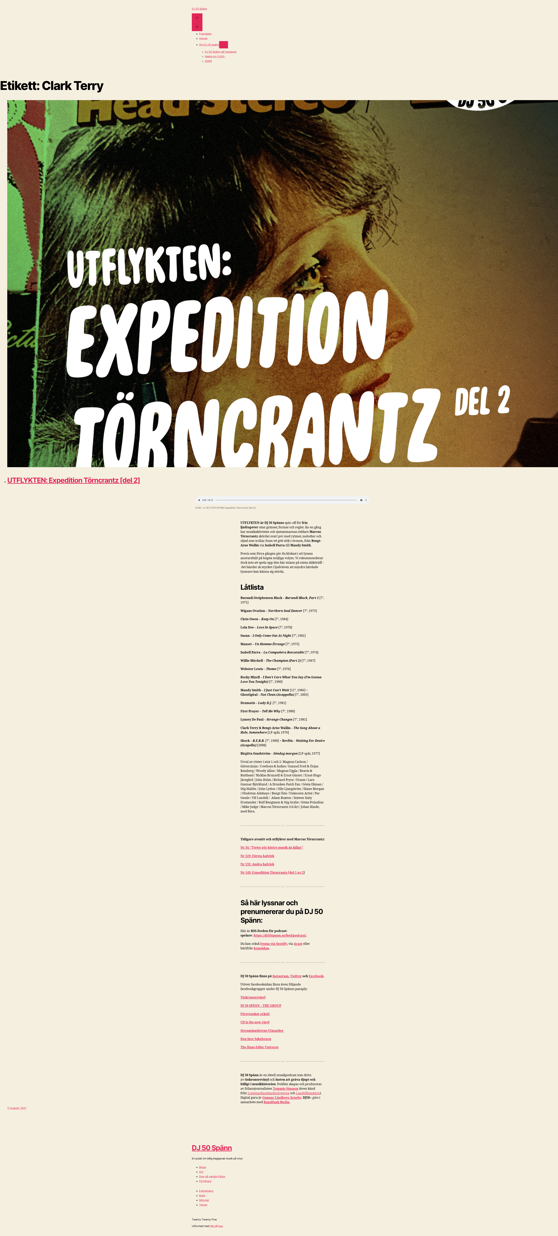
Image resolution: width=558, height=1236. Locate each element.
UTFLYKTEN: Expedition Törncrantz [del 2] (73, 480)
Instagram (280, 976)
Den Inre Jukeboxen (255, 1039)
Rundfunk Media (276, 1102)
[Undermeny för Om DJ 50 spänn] (223, 44)
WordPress (216, 1226)
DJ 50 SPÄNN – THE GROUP (260, 1006)
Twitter (296, 976)
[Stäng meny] (197, 26)
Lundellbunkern (308, 1093)
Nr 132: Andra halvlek (257, 864)
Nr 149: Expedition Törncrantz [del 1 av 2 (272, 873)
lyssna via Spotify (273, 944)
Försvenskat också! (255, 1014)
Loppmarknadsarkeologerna (268, 1093)
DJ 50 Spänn (199, 8)
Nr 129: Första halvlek (257, 856)
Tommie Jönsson (285, 1089)
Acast (298, 944)
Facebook (316, 976)
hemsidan (261, 948)
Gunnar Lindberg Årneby (281, 1098)
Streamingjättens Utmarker (262, 1031)
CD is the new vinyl (254, 1022)
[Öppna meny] (197, 17)
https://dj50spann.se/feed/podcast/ (280, 936)
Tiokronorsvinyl (252, 997)
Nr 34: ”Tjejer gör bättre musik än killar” (271, 848)
